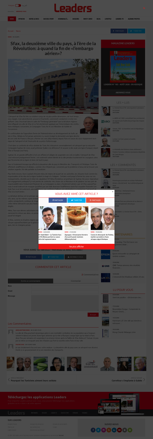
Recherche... (107, 7)
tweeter (77, 200)
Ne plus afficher (76, 246)
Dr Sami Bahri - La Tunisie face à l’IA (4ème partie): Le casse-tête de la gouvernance (49, 237)
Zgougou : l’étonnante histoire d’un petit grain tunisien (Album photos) (76, 237)
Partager (58, 200)
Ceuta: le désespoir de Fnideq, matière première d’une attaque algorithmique (102, 237)
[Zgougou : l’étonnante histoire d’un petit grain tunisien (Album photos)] (76, 218)
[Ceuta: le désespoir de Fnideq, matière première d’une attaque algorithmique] (103, 218)
